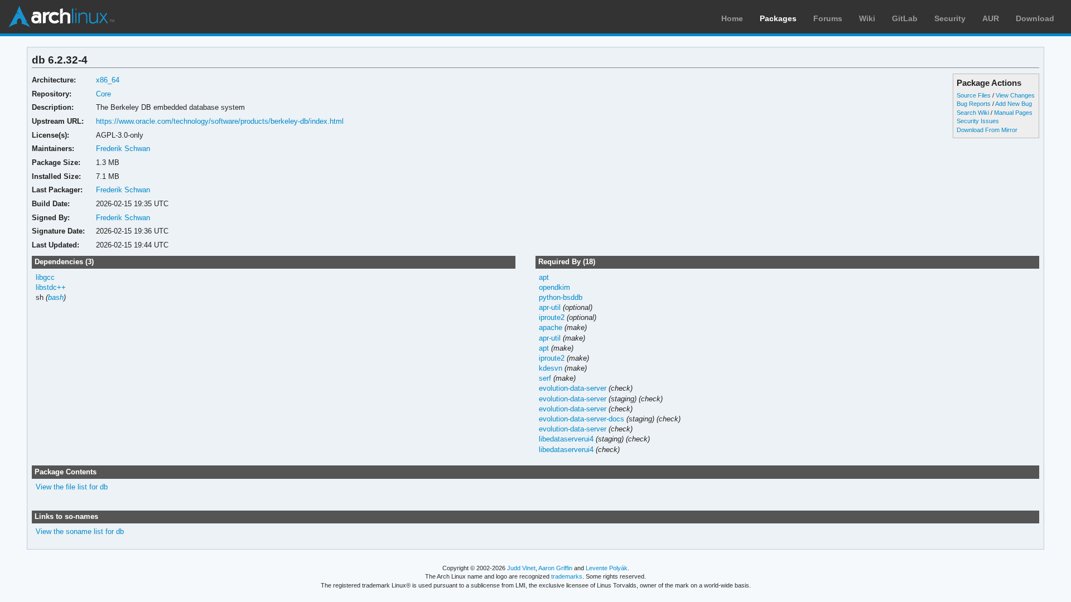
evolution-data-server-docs (581, 419)
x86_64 (107, 80)
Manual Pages (1013, 112)
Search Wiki (973, 112)
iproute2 (552, 317)
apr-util (550, 307)
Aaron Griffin (555, 568)
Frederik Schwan (123, 148)
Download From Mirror (987, 130)
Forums (827, 18)
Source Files (974, 95)
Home (732, 18)
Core (103, 94)
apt (544, 277)
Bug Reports (974, 103)
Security (950, 18)
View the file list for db (72, 487)
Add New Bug (1013, 103)
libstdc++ (51, 287)
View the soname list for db (80, 531)
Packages (778, 18)
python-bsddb (560, 297)
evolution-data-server (572, 388)
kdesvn (550, 368)
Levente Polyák (607, 568)
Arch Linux (61, 17)
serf (545, 378)
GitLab (905, 18)
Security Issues (978, 121)
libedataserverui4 (566, 439)
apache (550, 327)
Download (1035, 18)
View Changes (1015, 95)
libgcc (45, 277)
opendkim (554, 287)
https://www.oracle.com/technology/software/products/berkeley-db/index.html (220, 121)
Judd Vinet (521, 568)
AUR (990, 18)
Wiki (867, 18)
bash (56, 297)
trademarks (566, 576)
